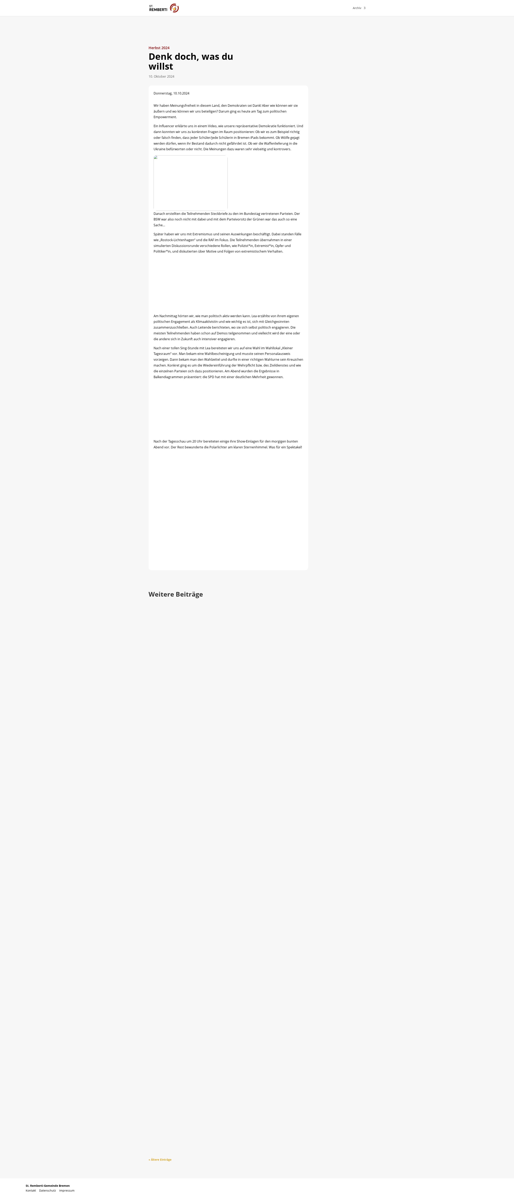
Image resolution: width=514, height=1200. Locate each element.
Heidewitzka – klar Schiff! (179, 746)
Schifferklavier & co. (173, 1116)
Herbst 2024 (159, 47)
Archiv (357, 8)
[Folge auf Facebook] (450, 1188)
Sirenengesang (168, 931)
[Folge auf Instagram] (481, 1188)
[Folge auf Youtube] (466, 1188)
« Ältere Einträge (160, 1159)
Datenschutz (49, 1190)
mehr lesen (160, 769)
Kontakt (32, 1190)
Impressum (66, 1190)
